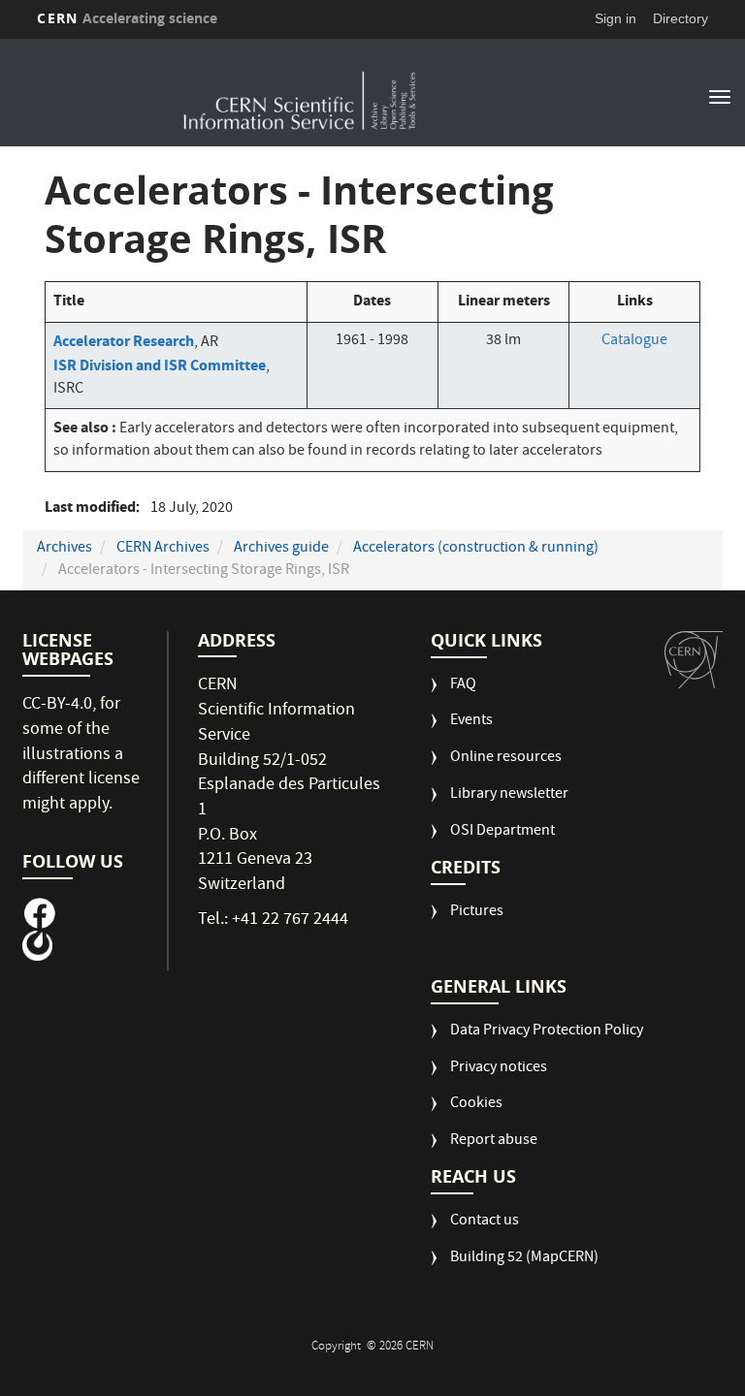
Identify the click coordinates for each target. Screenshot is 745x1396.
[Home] (300, 95)
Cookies (476, 1105)
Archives (64, 548)
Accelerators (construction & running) (476, 548)
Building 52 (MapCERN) (524, 1259)
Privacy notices (498, 1069)
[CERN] (693, 660)
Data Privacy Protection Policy (546, 1032)
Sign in (615, 18)
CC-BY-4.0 (57, 705)
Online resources (506, 758)
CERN (127, 18)
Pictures (476, 913)
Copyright (337, 1347)
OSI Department (502, 832)
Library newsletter (509, 795)
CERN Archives (163, 548)
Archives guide (281, 548)
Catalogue (634, 341)
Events (471, 722)
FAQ (463, 686)
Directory (680, 18)
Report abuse (493, 1141)
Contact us (484, 1222)
